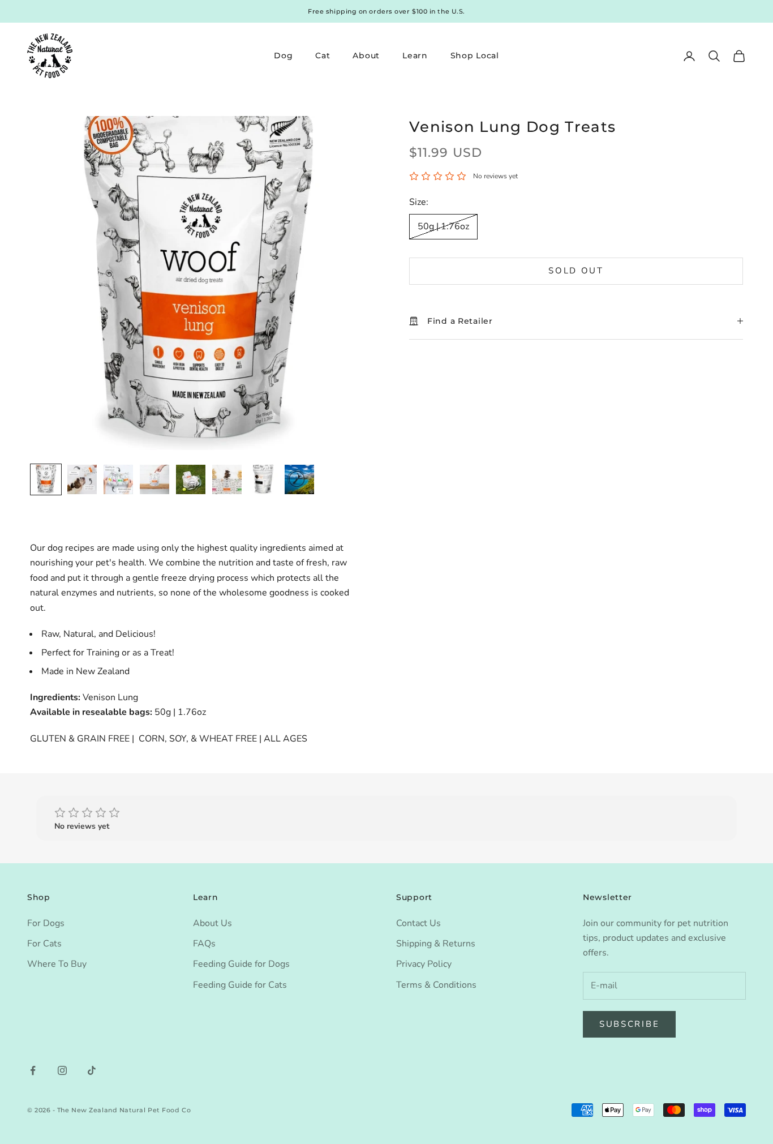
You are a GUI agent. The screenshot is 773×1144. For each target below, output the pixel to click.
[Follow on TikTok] (91, 1070)
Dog (283, 55)
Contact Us (418, 923)
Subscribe (629, 1024)
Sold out (576, 271)
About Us (212, 923)
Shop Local (474, 55)
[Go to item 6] (227, 479)
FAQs (204, 943)
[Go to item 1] (46, 479)
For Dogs (46, 923)
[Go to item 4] (154, 479)
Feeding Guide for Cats (240, 985)
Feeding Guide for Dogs (241, 964)
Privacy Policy (424, 964)
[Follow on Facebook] (32, 1070)
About (366, 55)
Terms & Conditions (436, 985)
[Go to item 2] (82, 479)
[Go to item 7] (263, 479)
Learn (415, 55)
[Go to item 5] (191, 479)
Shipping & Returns (435, 943)
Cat (322, 55)
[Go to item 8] (299, 479)
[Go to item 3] (118, 479)
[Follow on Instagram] (62, 1070)
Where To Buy (57, 964)
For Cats (44, 943)
